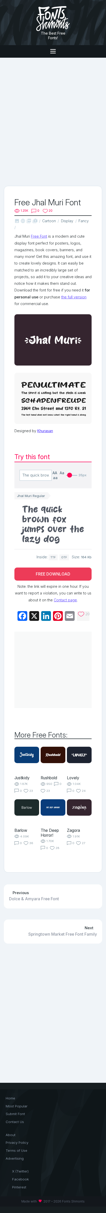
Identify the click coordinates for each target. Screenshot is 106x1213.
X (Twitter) (20, 1171)
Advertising (15, 1158)
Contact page (65, 600)
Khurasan (45, 431)
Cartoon (49, 221)
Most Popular (17, 1106)
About (10, 1135)
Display (67, 221)
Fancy (83, 221)
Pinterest (19, 1187)
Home (10, 1098)
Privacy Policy (17, 1142)
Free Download (53, 574)
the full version (73, 297)
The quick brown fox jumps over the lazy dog (53, 524)
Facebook (20, 1179)
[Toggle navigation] (53, 51)
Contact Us (15, 1122)
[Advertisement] (53, 121)
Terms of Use (16, 1150)
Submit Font (15, 1114)
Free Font (39, 236)
